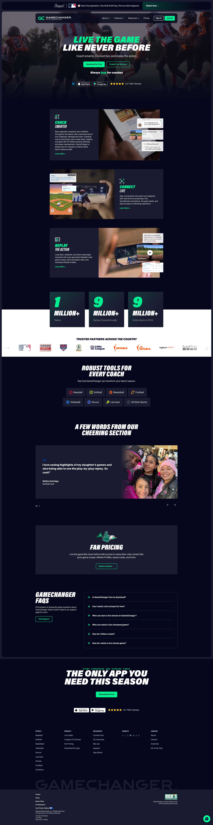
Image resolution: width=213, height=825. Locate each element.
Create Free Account (118, 64)
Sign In (159, 18)
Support (96, 748)
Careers (154, 739)
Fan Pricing (69, 744)
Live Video (68, 735)
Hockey (39, 761)
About (153, 735)
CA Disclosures (40, 804)
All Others (40, 770)
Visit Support (43, 619)
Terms (37, 798)
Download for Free (94, 64)
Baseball (39, 735)
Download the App (72, 748)
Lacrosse (39, 757)
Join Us (170, 18)
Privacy (38, 794)
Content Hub (98, 735)
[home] (55, 18)
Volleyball (39, 748)
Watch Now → (152, 5)
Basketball (40, 744)
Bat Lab (96, 744)
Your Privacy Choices (42, 808)
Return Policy (40, 801)
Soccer (38, 752)
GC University (98, 739)
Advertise (155, 744)
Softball (39, 739)
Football (39, 765)
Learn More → (61, 154)
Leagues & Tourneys (72, 739)
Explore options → (106, 566)
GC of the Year (157, 748)
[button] (106, 18)
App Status (97, 752)
